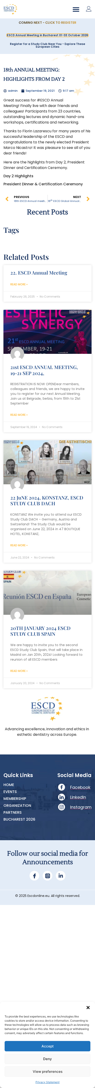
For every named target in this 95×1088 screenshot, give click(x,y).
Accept (48, 1046)
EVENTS (10, 791)
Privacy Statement (47, 1082)
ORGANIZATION (17, 805)
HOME (8, 785)
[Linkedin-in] (60, 876)
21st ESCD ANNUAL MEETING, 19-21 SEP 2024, (44, 370)
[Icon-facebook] (34, 876)
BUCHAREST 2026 (19, 819)
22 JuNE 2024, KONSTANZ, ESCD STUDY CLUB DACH (46, 500)
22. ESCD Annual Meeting (38, 272)
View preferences (47, 1071)
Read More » (19, 284)
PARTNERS (12, 812)
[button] (88, 1007)
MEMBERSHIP (14, 798)
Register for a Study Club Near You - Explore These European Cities (47, 45)
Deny (47, 1059)
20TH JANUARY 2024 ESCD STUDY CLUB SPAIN (40, 631)
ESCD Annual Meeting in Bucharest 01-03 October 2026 (47, 35)
